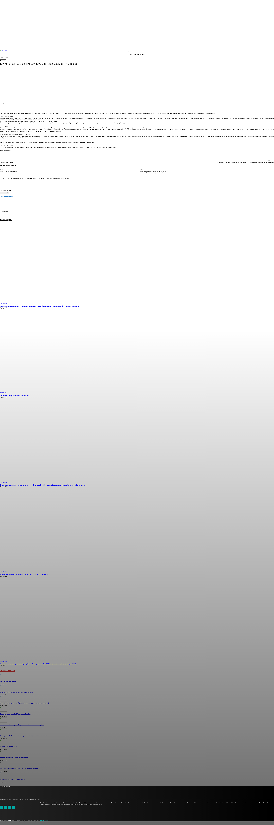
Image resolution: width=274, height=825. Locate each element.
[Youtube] (13, 807)
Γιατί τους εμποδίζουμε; (6, 162)
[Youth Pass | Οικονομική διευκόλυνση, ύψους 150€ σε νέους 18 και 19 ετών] (137, 531)
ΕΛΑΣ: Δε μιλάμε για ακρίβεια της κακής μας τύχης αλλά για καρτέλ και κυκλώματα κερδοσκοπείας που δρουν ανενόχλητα (39, 306)
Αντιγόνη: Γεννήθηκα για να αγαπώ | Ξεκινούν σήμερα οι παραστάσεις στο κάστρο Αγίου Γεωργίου (28, 214)
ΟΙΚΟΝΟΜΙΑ (3, 303)
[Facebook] (245, 107)
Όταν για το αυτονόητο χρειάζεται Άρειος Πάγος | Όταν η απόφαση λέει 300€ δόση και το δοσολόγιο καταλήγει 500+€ (38, 664)
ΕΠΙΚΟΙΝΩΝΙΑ (5, 786)
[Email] (261, 107)
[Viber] (266, 107)
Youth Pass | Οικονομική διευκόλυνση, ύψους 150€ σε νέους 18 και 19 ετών (24, 574)
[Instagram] (5, 807)
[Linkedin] (256, 107)
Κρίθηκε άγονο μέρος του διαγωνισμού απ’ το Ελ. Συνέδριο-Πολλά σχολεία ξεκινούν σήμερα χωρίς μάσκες (245, 162)
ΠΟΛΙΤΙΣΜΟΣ (4, 211)
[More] (271, 107)
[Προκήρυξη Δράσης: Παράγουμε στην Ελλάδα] (137, 352)
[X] (251, 107)
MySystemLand (44, 820)
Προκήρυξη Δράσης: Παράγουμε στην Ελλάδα (14, 395)
